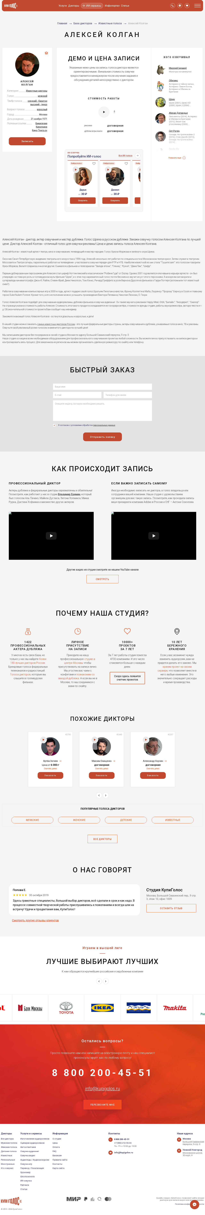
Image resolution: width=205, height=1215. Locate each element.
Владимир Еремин (69, 494)
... (190, 105)
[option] (83, 183)
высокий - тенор (38, 104)
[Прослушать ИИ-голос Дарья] (75, 169)
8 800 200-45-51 (102, 1073)
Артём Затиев (50, 761)
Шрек (172, 99)
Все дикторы (7, 1139)
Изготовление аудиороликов (34, 1139)
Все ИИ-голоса (125, 155)
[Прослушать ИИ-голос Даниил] (108, 169)
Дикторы (73, 5)
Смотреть (102, 579)
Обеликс (173, 80)
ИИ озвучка (26, 1180)
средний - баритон (37, 101)
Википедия (41, 123)
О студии (57, 1139)
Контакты (57, 1164)
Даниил (115, 190)
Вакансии (57, 1155)
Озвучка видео (27, 1155)
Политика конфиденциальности (189, 1204)
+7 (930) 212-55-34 (122, 1143)
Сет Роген (174, 131)
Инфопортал (112, 5)
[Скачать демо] (114, 111)
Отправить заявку (102, 437)
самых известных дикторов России (56, 324)
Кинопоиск (41, 127)
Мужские (32, 820)
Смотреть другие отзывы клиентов (35, 920)
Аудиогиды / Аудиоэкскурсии (34, 1160)
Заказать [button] (50, 775)
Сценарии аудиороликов (32, 1143)
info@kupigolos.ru (102, 1088)
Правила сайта (60, 1160)
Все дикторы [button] (102, 839)
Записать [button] (27, 141)
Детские (126, 820)
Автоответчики (28, 1147)
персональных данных (104, 425)
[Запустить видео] (51, 536)
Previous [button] (99, 795)
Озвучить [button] (82, 200)
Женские (79, 820)
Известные (172, 820)
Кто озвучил (7, 1168)
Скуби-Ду (174, 149)
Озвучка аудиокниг (29, 1151)
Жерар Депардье (178, 113)
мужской (42, 96)
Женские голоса (9, 1147)
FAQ (54, 1151)
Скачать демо (50, 768)
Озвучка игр (26, 1164)
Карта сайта (58, 1168)
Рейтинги (24, 1185)
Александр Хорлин (153, 761)
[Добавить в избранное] (94, 163)
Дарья (82, 190)
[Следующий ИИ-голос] (137, 155)
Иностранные (7, 1164)
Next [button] (106, 795)
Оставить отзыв (171, 908)
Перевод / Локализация (32, 1168)
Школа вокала (27, 1176)
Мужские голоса (9, 1143)
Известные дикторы (36, 91)
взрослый (42, 109)
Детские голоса (8, 1151)
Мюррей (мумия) (178, 68)
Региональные (8, 1160)
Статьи (125, 5)
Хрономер (25, 1172)
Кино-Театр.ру (39, 130)
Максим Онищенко (102, 761)
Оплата (56, 1147)
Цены (55, 1143)
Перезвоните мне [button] (102, 1104)
